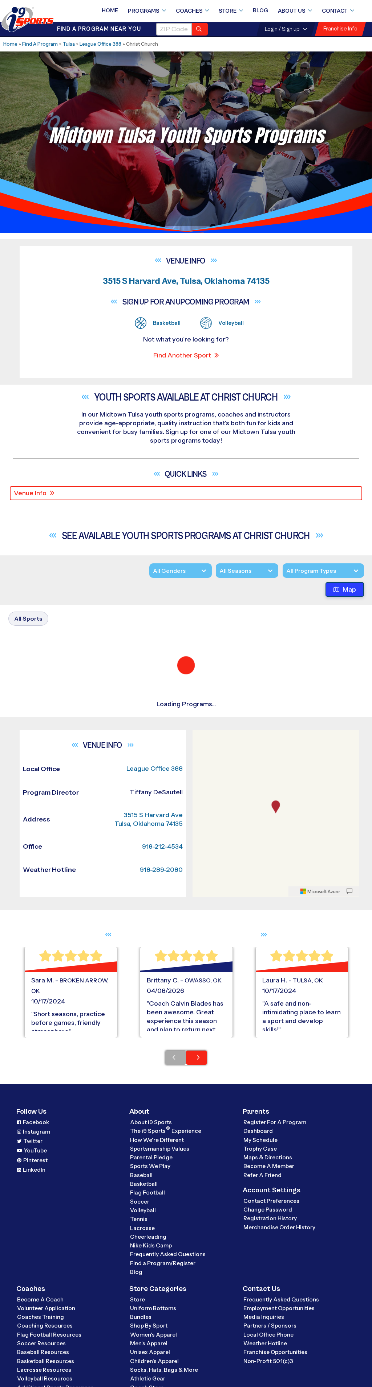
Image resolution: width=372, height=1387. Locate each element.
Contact (335, 11)
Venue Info (30, 493)
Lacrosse (142, 1381)
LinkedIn (34, 1322)
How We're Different (157, 1292)
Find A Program (40, 44)
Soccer (139, 1354)
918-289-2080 (161, 1023)
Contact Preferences (271, 1353)
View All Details (53, 814)
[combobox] (286, 571)
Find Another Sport (182, 355)
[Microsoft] (320, 1045)
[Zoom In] (202, 890)
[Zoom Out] (202, 901)
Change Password (267, 1362)
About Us (292, 11)
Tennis (138, 1372)
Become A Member (268, 1319)
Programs (143, 11)
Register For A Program (274, 1275)
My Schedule (260, 1292)
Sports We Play (150, 1319)
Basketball (144, 1337)
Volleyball (143, 1363)
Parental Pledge (151, 1310)
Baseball (141, 1328)
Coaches (189, 11)
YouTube (35, 1303)
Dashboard (258, 1284)
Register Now (52, 789)
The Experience (165, 1284)
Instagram (36, 1285)
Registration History (270, 1371)
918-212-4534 (162, 999)
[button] (77, 814)
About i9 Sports (151, 1275)
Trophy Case (260, 1301)
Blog (260, 10)
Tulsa (68, 44)
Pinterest (35, 1313)
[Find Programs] (200, 29)
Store (227, 11)
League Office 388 (100, 44)
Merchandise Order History (279, 1380)
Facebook (36, 1275)
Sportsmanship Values (159, 1301)
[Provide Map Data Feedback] (349, 1044)
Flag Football (147, 1345)
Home (110, 10)
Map (349, 589)
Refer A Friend (262, 1328)
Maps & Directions (267, 1310)
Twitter (33, 1294)
